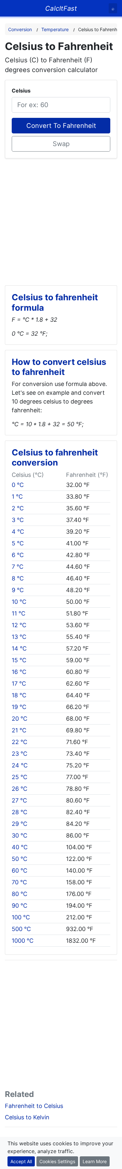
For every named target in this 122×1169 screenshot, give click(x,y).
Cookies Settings (57, 1161)
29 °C (19, 823)
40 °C (20, 847)
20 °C (19, 718)
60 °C (19, 870)
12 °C (19, 625)
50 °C (19, 858)
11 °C (18, 613)
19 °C (19, 706)
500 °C (21, 929)
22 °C (19, 742)
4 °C (18, 531)
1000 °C (23, 940)
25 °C (19, 777)
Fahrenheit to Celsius (34, 1105)
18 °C (19, 695)
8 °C (18, 578)
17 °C (19, 683)
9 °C (18, 590)
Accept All (21, 1161)
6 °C (18, 555)
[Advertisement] (61, 219)
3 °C (18, 519)
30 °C (19, 835)
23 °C (19, 753)
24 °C (20, 765)
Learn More (95, 1161)
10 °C (19, 601)
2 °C (18, 508)
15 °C (19, 660)
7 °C (17, 566)
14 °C (19, 648)
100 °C (21, 917)
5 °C (18, 543)
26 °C (19, 788)
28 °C (19, 812)
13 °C (19, 636)
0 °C (18, 484)
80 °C (19, 893)
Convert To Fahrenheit (61, 126)
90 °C (19, 905)
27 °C (19, 800)
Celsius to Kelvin (27, 1117)
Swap (61, 144)
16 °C (19, 671)
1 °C (17, 496)
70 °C (19, 882)
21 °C (19, 730)
